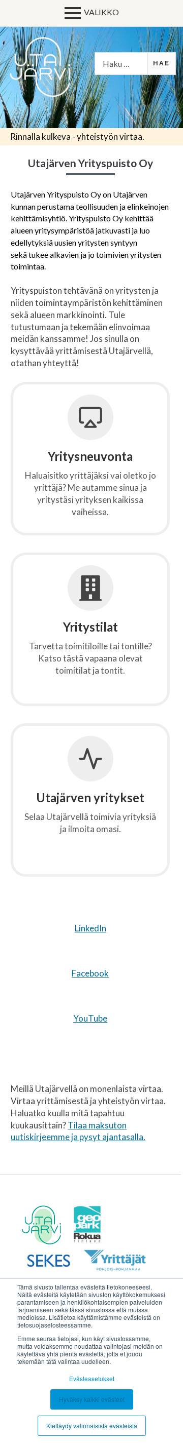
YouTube (90, 1018)
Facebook (90, 973)
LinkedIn (90, 928)
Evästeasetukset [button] (91, 1378)
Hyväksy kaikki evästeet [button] (92, 1399)
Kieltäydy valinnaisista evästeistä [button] (91, 1425)
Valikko (101, 12)
